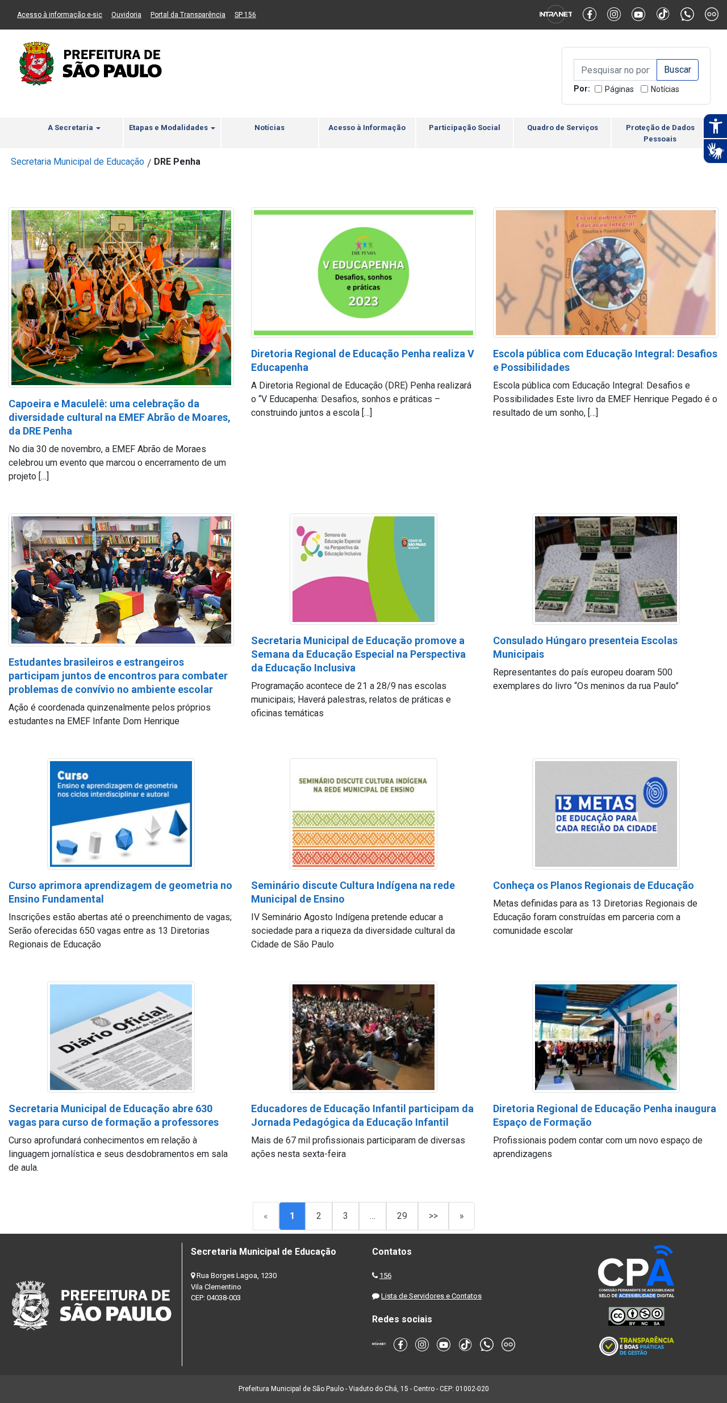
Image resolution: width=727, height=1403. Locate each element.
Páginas (619, 89)
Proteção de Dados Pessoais (660, 133)
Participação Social (464, 127)
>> (433, 1215)
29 (402, 1215)
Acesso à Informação (367, 127)
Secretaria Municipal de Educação (77, 161)
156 (385, 1275)
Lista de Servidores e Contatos (431, 1296)
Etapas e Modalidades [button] (169, 127)
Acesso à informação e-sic (59, 15)
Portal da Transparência (188, 15)
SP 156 (245, 15)
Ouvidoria (126, 15)
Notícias (665, 89)
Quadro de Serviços (562, 127)
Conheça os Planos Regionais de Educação (593, 885)
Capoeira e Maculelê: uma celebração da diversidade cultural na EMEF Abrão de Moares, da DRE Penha (120, 417)
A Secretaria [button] (71, 127)
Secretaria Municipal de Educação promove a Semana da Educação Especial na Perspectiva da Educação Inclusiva (358, 654)
